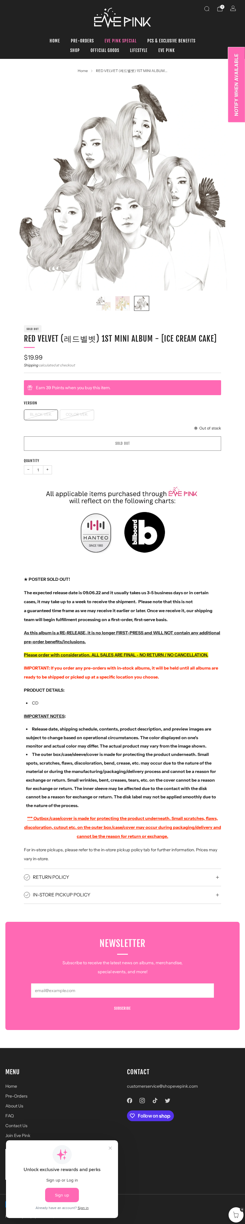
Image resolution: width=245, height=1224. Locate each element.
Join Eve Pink (17, 1135)
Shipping (31, 365)
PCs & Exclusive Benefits (171, 40)
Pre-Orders (82, 40)
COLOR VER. (77, 414)
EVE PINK (166, 50)
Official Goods (105, 50)
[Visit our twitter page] (167, 1100)
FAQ (9, 1115)
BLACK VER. (41, 414)
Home (55, 40)
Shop (75, 50)
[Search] (207, 9)
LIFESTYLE (139, 50)
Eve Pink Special (121, 40)
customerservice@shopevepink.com (162, 1086)
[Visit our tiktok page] (154, 1100)
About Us (14, 1106)
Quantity (31, 461)
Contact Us (16, 1125)
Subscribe (122, 1008)
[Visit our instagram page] (142, 1100)
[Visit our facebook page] (129, 1100)
